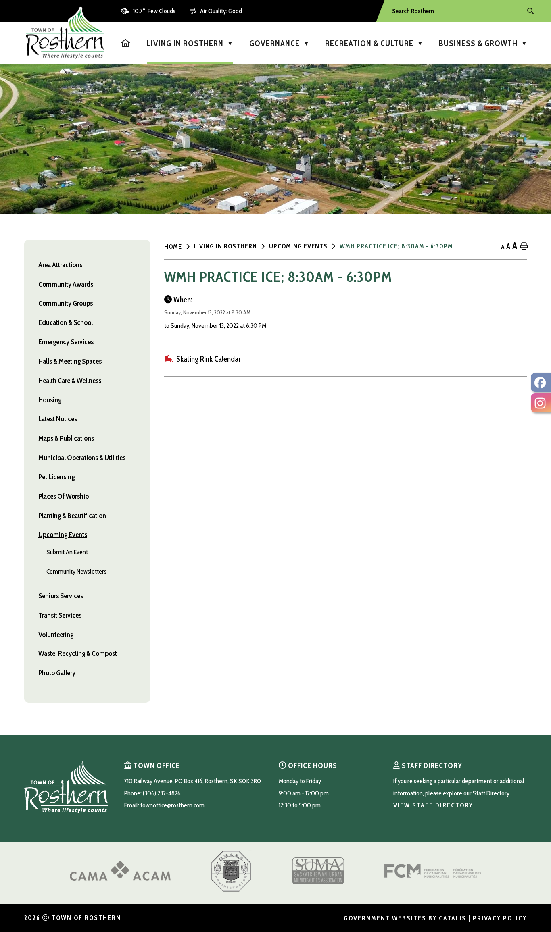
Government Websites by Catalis (405, 918)
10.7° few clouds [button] (154, 11)
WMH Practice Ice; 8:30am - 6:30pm (396, 246)
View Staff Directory (433, 805)
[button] (530, 11)
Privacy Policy (500, 918)
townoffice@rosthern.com (172, 805)
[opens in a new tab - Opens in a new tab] (541, 382)
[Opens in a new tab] (120, 878)
